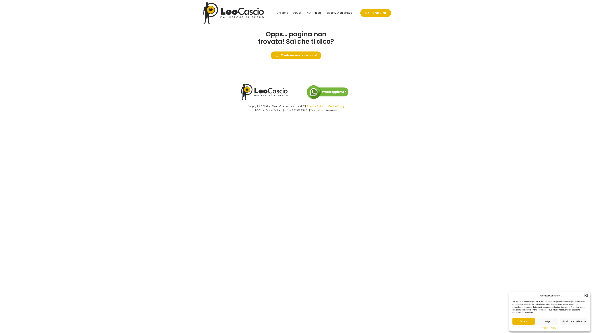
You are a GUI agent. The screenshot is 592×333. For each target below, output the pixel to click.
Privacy (553, 328)
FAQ (308, 13)
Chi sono (282, 13)
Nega (547, 321)
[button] (585, 295)
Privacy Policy (315, 106)
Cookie (545, 328)
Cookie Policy (336, 106)
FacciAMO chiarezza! (339, 13)
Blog (318, 13)
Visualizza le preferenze (574, 321)
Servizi (297, 13)
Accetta (523, 321)
